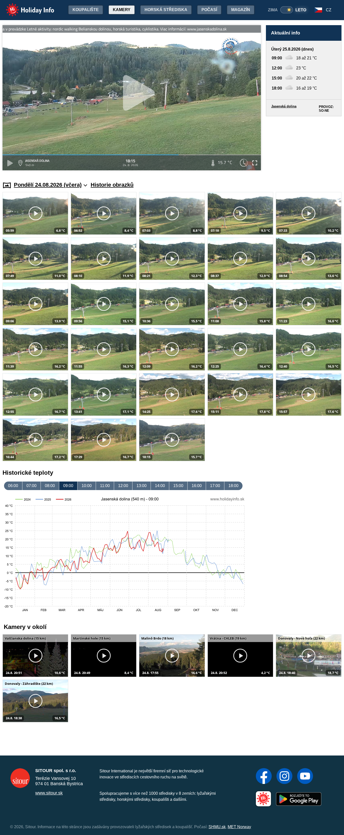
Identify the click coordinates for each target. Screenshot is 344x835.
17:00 (215, 486)
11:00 (105, 486)
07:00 (31, 486)
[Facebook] (264, 776)
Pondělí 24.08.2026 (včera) (48, 185)
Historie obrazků (112, 185)
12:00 (123, 486)
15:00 (178, 486)
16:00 (197, 486)
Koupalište (86, 10)
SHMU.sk (217, 827)
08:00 (50, 486)
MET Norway (239, 827)
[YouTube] (305, 776)
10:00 (87, 486)
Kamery (121, 10)
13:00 (141, 486)
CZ (328, 10)
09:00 (68, 486)
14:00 (160, 486)
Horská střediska (166, 10)
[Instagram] (284, 776)
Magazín (240, 10)
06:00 (13, 486)
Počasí (209, 10)
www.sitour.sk (49, 793)
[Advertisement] (303, 144)
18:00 (233, 486)
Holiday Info (25, 6)
